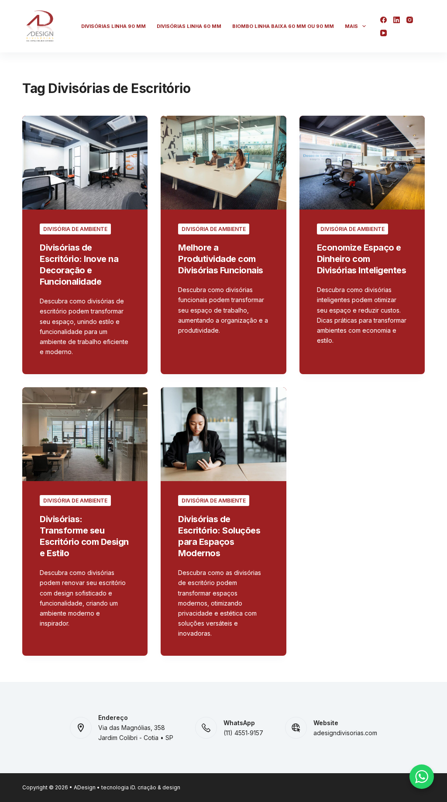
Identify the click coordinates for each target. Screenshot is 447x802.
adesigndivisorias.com (345, 733)
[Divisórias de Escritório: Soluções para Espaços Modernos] (223, 434)
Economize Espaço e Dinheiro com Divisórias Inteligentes (361, 258)
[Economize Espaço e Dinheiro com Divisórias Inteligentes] (362, 163)
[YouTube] (383, 33)
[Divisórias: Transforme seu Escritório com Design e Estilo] (85, 434)
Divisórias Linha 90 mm (113, 26)
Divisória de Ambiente (75, 229)
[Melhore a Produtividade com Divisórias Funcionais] (223, 163)
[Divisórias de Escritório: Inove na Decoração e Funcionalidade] (85, 163)
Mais (351, 26)
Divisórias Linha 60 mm (189, 26)
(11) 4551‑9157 (243, 733)
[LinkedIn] (396, 20)
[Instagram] (409, 20)
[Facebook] (383, 20)
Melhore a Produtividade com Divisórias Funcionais (220, 258)
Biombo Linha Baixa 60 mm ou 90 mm (283, 26)
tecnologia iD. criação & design (140, 787)
